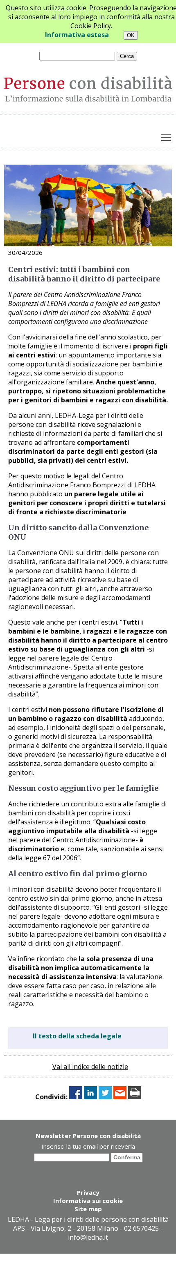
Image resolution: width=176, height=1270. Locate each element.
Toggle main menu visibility (166, 137)
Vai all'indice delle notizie (90, 1066)
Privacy (88, 1192)
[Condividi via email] (119, 1096)
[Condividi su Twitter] (105, 1096)
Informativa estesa (77, 34)
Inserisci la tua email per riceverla (88, 1146)
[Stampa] (134, 1096)
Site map (88, 1209)
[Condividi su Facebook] (75, 1096)
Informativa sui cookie (88, 1200)
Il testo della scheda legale (77, 1035)
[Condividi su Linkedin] (90, 1096)
